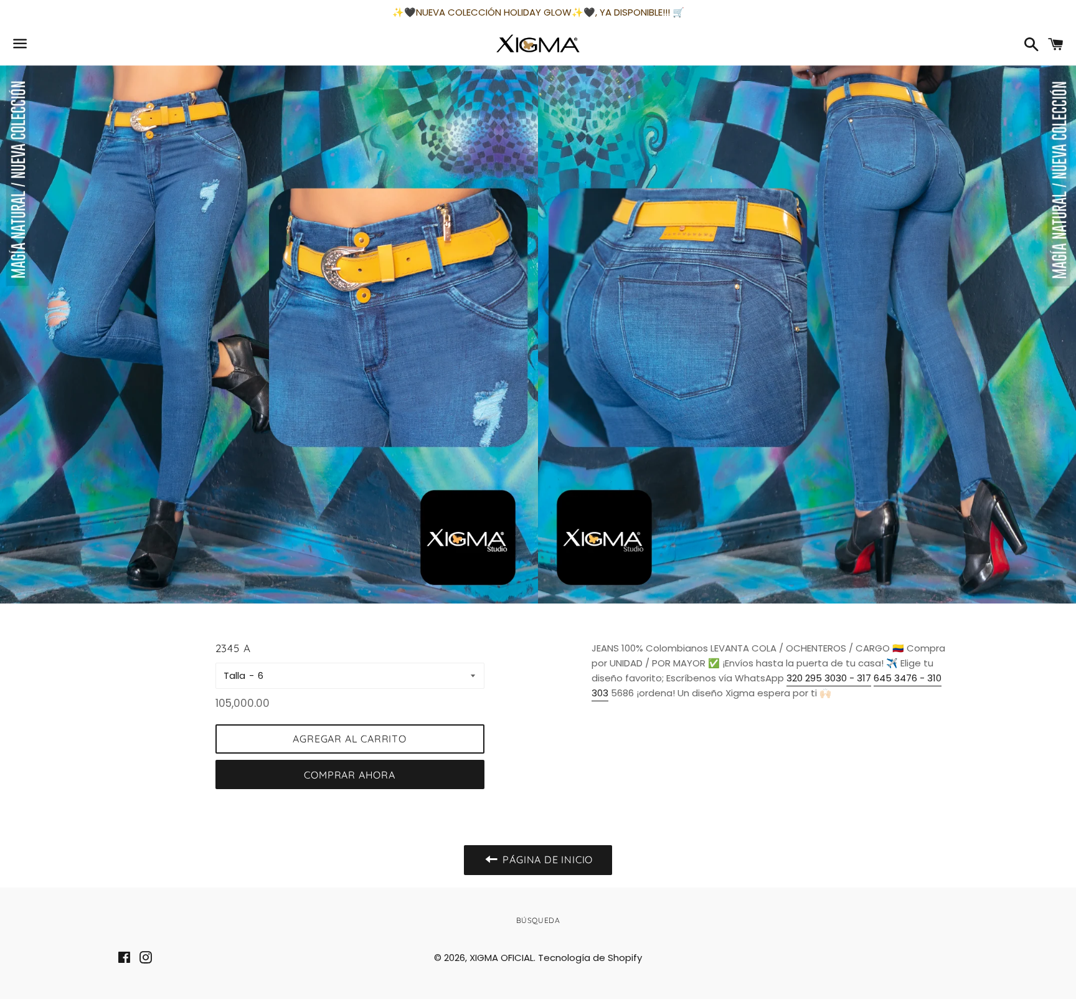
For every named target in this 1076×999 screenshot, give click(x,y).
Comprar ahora (349, 775)
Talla (234, 675)
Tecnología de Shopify (590, 957)
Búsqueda (538, 920)
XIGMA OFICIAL (502, 957)
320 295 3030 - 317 (828, 677)
